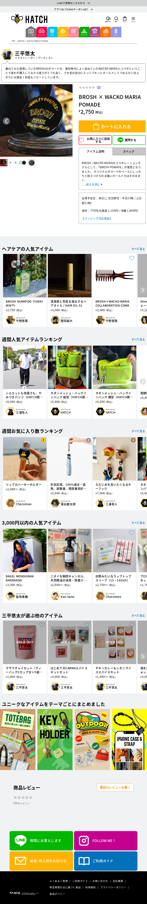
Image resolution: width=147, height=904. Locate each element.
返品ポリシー (57, 894)
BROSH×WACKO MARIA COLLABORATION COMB (112, 303)
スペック (129, 151)
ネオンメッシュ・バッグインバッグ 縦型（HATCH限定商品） (69, 395)
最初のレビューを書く (115, 787)
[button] (116, 19)
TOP (13, 41)
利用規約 (90, 887)
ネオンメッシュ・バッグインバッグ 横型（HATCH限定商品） (114, 395)
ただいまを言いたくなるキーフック (113, 487)
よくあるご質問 (59, 881)
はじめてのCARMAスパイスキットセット (69, 670)
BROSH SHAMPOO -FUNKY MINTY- (24, 303)
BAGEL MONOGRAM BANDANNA (19, 578)
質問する (130, 140)
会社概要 (118, 881)
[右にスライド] (143, 290)
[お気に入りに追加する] (66, 151)
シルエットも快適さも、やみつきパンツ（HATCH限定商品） (24, 395)
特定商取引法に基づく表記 (66, 887)
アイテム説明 (96, 151)
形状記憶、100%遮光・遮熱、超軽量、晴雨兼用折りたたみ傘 (68, 487)
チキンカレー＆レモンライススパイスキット (113, 670)
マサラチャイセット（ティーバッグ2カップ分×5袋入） (23, 670)
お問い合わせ (100, 881)
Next (67, 121)
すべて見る (138, 249)
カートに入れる (116, 126)
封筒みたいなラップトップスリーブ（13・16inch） (113, 578)
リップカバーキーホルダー (24, 485)
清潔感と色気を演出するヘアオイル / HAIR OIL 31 (68, 303)
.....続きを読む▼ (92, 184)
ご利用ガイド (80, 881)
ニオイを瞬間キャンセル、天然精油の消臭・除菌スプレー (68, 578)
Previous (6, 121)
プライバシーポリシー (113, 887)
